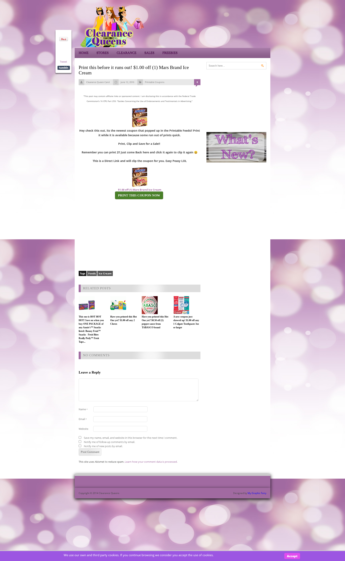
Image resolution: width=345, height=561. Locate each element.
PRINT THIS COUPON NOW (139, 195)
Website (83, 429)
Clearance (126, 53)
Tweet (63, 61)
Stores (102, 53)
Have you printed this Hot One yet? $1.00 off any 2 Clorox (123, 320)
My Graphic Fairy (257, 493)
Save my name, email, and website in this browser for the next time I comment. (130, 438)
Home (83, 53)
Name (83, 409)
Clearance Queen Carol (98, 82)
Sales (149, 53)
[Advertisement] (234, 26)
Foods (92, 273)
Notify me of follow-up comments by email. (109, 442)
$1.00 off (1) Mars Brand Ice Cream (139, 189)
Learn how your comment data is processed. (151, 461)
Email (83, 419)
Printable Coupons (154, 82)
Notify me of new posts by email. (103, 446)
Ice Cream (105, 273)
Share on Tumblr (64, 68)
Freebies (169, 53)
